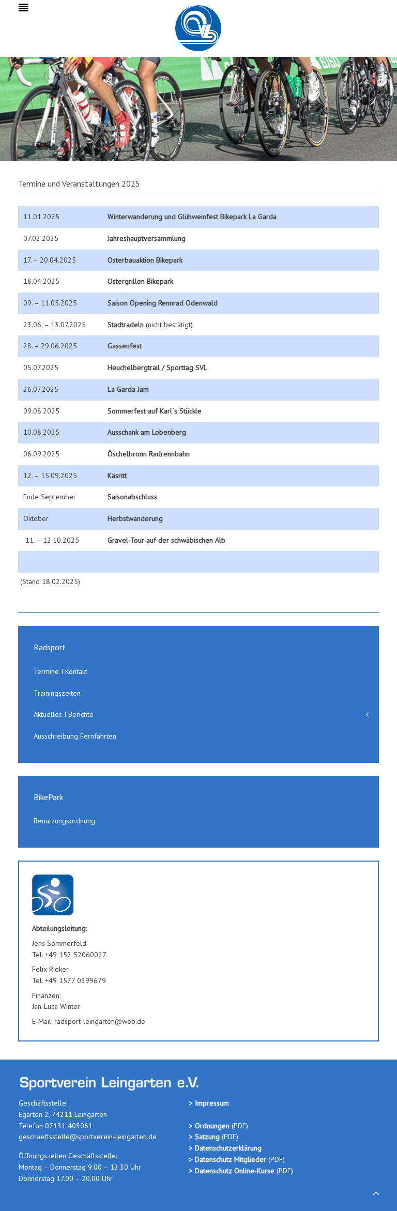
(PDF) (229, 1136)
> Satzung (204, 1136)
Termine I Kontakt (60, 671)
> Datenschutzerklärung (225, 1148)
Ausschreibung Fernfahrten (75, 736)
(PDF (239, 1125)
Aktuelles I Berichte (64, 714)
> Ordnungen (210, 1125)
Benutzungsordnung (64, 820)
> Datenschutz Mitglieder (227, 1159)
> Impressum (209, 1103)
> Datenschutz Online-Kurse (233, 1170)
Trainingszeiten (57, 693)
